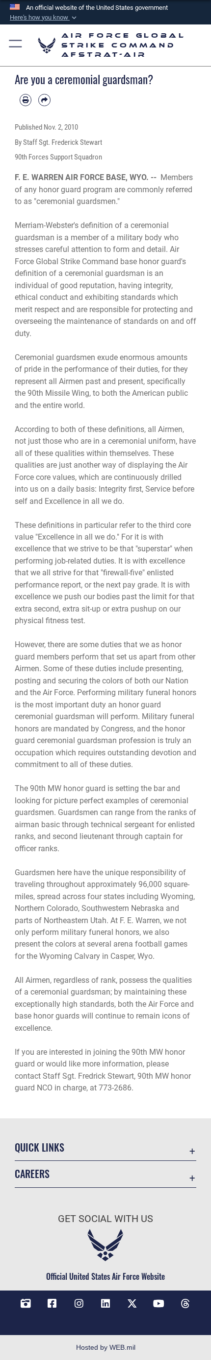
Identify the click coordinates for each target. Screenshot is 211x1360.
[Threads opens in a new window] (185, 1303)
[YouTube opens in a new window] (159, 1303)
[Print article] (25, 100)
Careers (32, 1174)
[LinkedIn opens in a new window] (105, 1303)
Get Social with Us (105, 1218)
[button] (44, 18)
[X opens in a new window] (132, 1303)
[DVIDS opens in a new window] (25, 1303)
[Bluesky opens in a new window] (105, 1318)
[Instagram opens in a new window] (79, 1303)
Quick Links (39, 1147)
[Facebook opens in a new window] (52, 1303)
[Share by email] (44, 100)
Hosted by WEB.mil (105, 1347)
